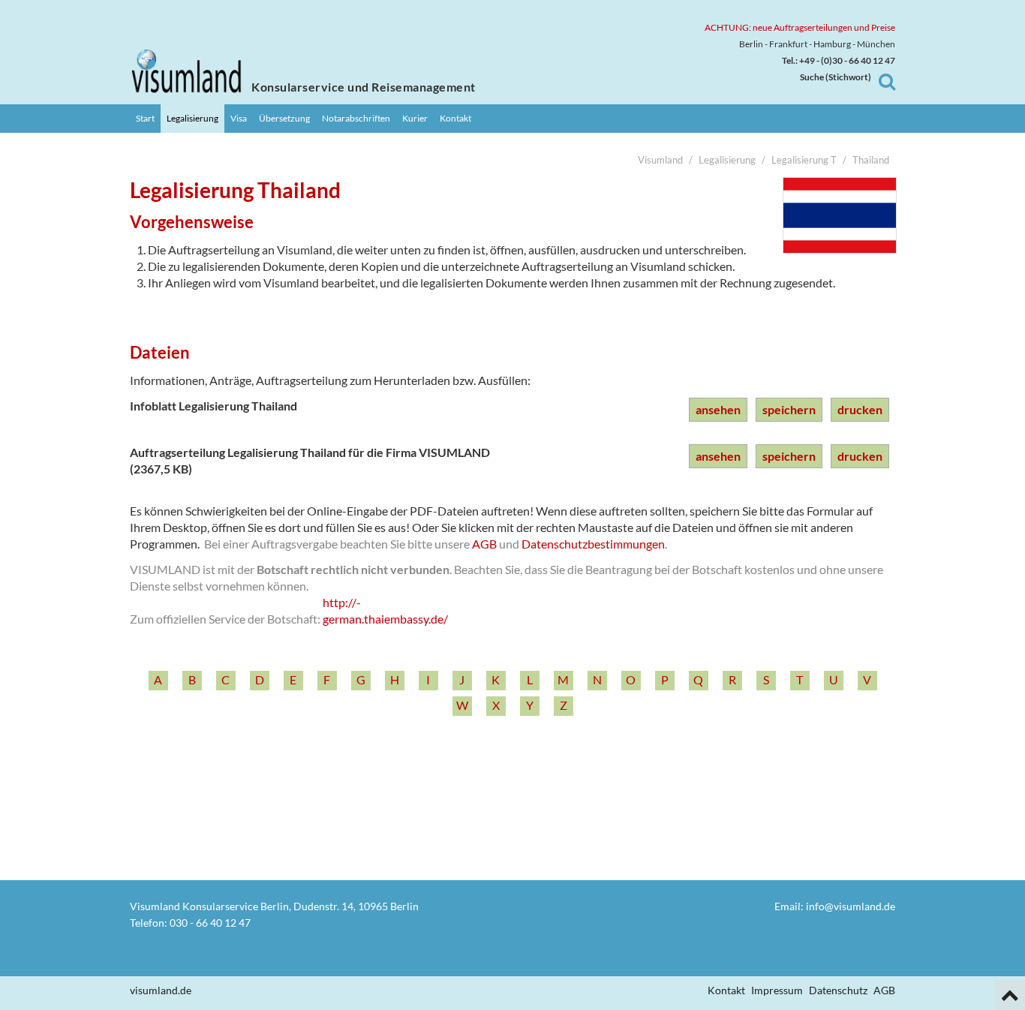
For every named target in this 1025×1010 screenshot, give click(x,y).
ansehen (718, 409)
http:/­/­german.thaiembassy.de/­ (385, 610)
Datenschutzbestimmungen (593, 544)
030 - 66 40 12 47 (210, 922)
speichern (789, 409)
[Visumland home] (186, 71)
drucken (859, 409)
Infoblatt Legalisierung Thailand (213, 405)
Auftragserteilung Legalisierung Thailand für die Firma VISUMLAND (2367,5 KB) (310, 460)
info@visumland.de (850, 906)
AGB (484, 544)
